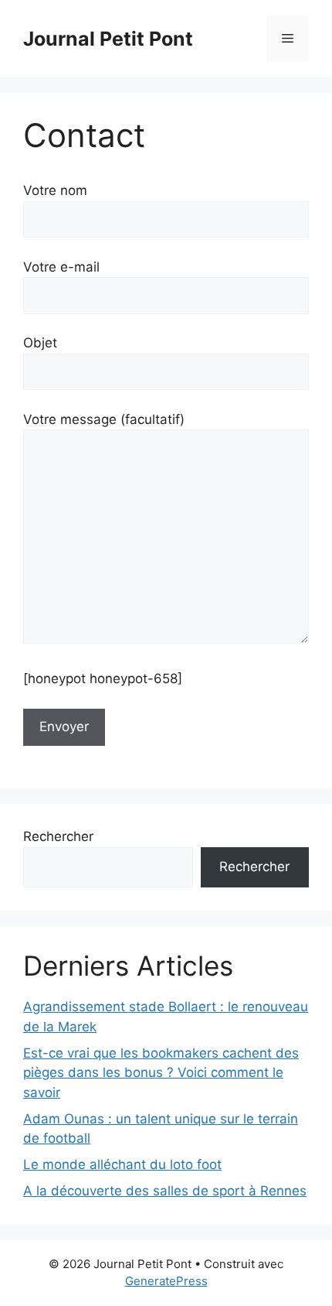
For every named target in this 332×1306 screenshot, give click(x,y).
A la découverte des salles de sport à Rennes (165, 1190)
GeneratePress (166, 1281)
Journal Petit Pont (108, 38)
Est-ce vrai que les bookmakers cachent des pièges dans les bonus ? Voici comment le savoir (161, 1072)
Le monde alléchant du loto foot (122, 1164)
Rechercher (58, 836)
